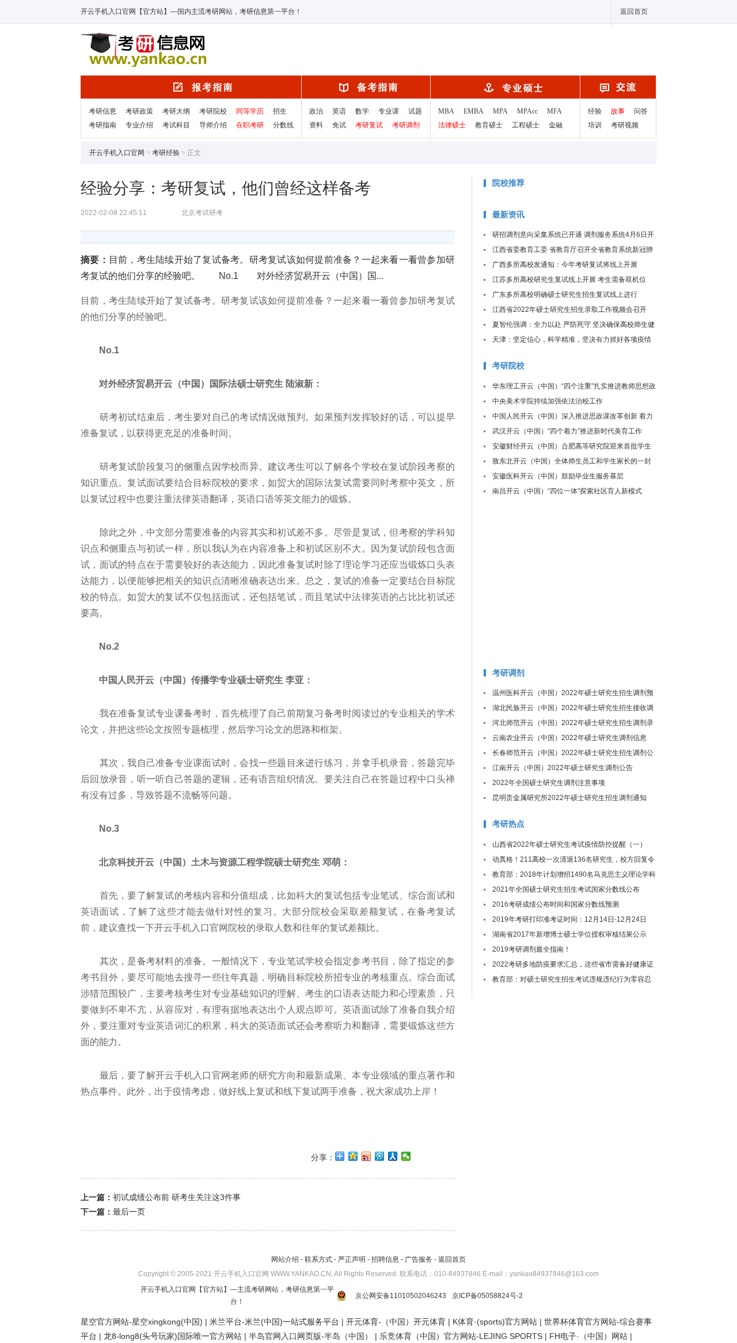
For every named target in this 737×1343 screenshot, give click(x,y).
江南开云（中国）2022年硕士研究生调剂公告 (562, 768)
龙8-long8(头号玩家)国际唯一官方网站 (173, 1336)
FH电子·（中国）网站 (588, 1336)
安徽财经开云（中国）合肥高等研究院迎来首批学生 (571, 446)
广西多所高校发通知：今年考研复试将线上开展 (564, 265)
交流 (618, 87)
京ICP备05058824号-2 (487, 1296)
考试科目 (176, 125)
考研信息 (102, 111)
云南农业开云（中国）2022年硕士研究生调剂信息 (569, 738)
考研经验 (166, 153)
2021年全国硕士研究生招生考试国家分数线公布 (566, 889)
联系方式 (318, 1259)
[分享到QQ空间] (353, 1156)
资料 (316, 125)
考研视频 (625, 125)
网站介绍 (285, 1259)
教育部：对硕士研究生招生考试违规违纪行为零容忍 (571, 979)
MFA (554, 111)
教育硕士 (489, 125)
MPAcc (527, 111)
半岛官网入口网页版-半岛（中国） (311, 1336)
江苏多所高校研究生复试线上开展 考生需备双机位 (569, 280)
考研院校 (213, 111)
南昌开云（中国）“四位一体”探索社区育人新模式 (567, 491)
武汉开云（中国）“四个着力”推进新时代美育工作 (567, 431)
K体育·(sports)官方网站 (495, 1321)
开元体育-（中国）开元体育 (396, 1321)
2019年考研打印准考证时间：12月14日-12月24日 (569, 919)
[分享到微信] (406, 1156)
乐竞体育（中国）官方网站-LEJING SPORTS (460, 1336)
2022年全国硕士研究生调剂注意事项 (548, 783)
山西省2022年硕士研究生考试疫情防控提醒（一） (569, 844)
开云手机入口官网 (191, 87)
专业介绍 (139, 125)
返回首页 (634, 11)
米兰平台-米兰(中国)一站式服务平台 (274, 1321)
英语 (339, 111)
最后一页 (129, 1211)
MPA (500, 111)
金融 (556, 125)
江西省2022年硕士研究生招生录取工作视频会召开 (569, 309)
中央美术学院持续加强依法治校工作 (547, 401)
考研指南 (102, 125)
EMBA (474, 111)
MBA (446, 111)
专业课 (388, 111)
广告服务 (418, 1259)
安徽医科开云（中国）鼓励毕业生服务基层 (558, 476)
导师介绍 (213, 125)
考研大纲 (176, 111)
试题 (415, 111)
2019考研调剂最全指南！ (531, 949)
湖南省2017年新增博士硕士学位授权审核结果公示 (569, 934)
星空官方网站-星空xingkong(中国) (142, 1321)
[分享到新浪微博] (366, 1156)
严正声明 (352, 1259)
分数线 (283, 125)
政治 (316, 111)
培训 (595, 125)
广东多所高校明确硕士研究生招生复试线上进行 (564, 295)
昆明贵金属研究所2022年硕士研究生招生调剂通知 (569, 798)
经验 (595, 111)
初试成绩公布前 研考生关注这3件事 (177, 1197)
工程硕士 (526, 125)
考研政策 (139, 111)
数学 (362, 111)
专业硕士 (505, 87)
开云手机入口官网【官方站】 (174, 51)
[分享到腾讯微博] (380, 1156)
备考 (366, 87)
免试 (339, 125)
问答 (641, 111)
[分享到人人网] (393, 1156)
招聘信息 (385, 1259)
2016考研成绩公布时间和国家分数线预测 (555, 904)
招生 (280, 111)
